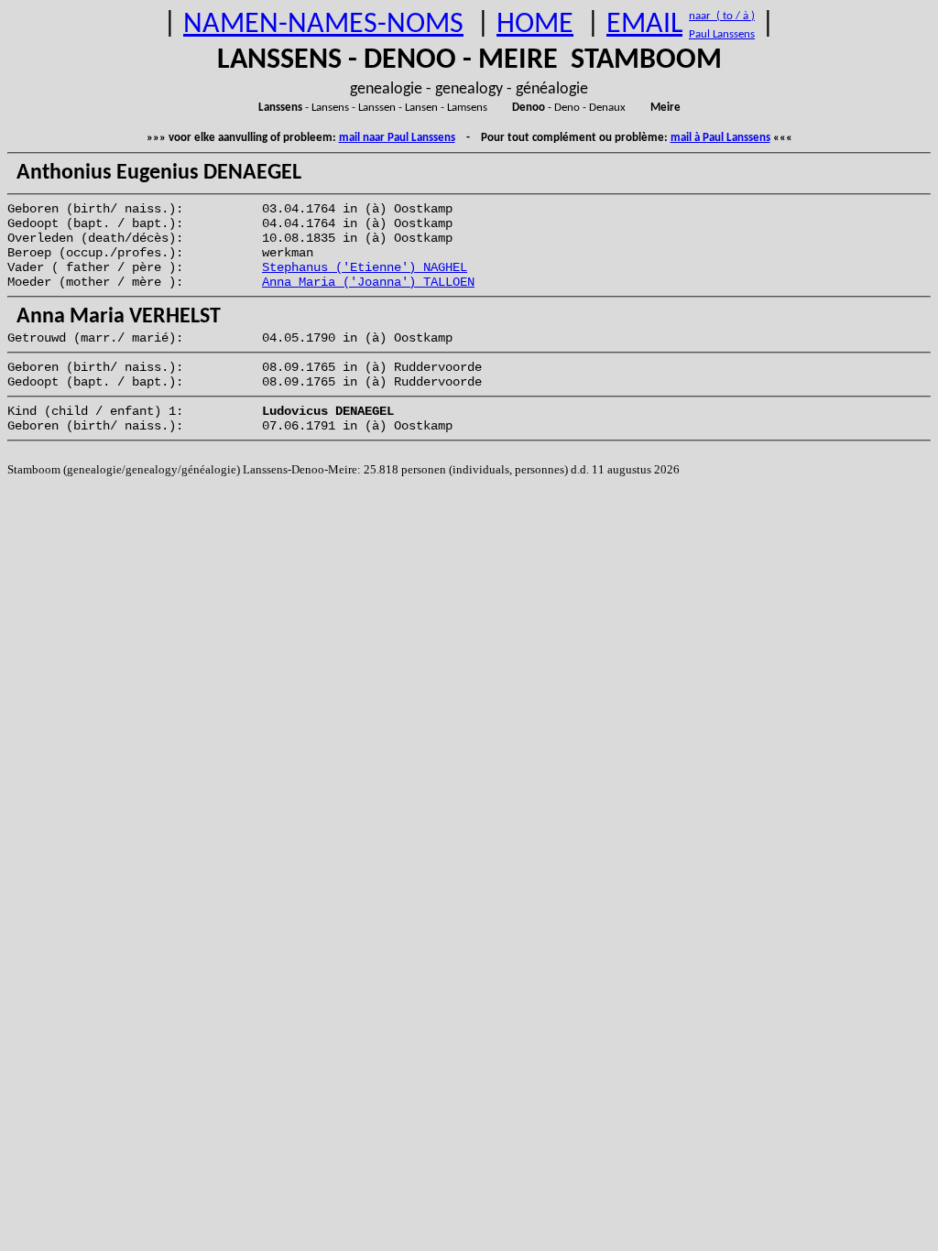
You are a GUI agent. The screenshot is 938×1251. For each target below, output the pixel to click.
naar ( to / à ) (722, 16)
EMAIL (644, 24)
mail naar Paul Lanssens (397, 138)
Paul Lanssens (722, 34)
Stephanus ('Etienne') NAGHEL (364, 267)
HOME (534, 24)
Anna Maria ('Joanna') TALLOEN (368, 282)
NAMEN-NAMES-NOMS (323, 24)
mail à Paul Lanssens (720, 138)
